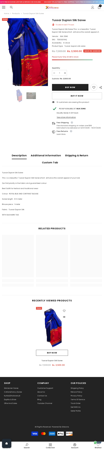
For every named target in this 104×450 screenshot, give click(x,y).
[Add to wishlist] (64, 310)
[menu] (3, 7)
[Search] (11, 7)
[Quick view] (64, 317)
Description (19, 155)
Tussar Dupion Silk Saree (52, 360)
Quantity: (56, 68)
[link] (93, 87)
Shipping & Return (76, 155)
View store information (66, 117)
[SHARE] (99, 87)
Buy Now (70, 87)
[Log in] (92, 7)
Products (16, 13)
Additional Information (46, 155)
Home (6, 13)
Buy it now (77, 96)
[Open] (6, 443)
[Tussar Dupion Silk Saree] (52, 327)
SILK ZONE (64, 36)
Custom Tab (50, 162)
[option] (25, 52)
